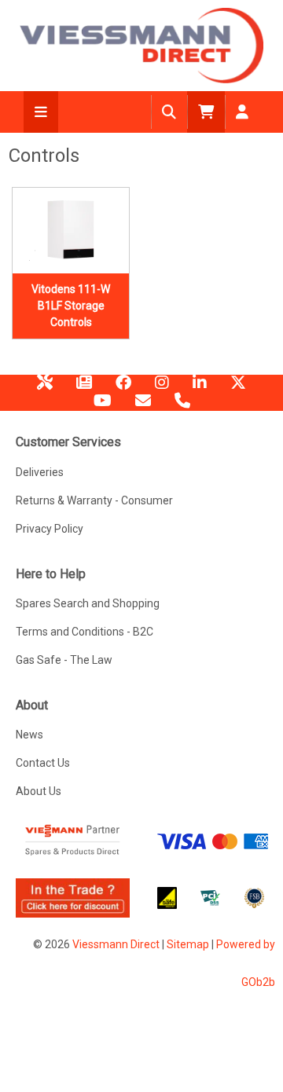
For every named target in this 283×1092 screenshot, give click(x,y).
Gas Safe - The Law (64, 660)
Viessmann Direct (116, 944)
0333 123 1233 (182, 406)
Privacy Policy (49, 528)
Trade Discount (44, 388)
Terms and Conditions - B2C (84, 631)
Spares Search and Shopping (88, 603)
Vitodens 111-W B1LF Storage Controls (70, 305)
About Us (38, 791)
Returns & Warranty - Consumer (94, 500)
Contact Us (43, 763)
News (84, 388)
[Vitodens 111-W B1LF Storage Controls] (70, 231)
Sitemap (188, 944)
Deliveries (40, 472)
